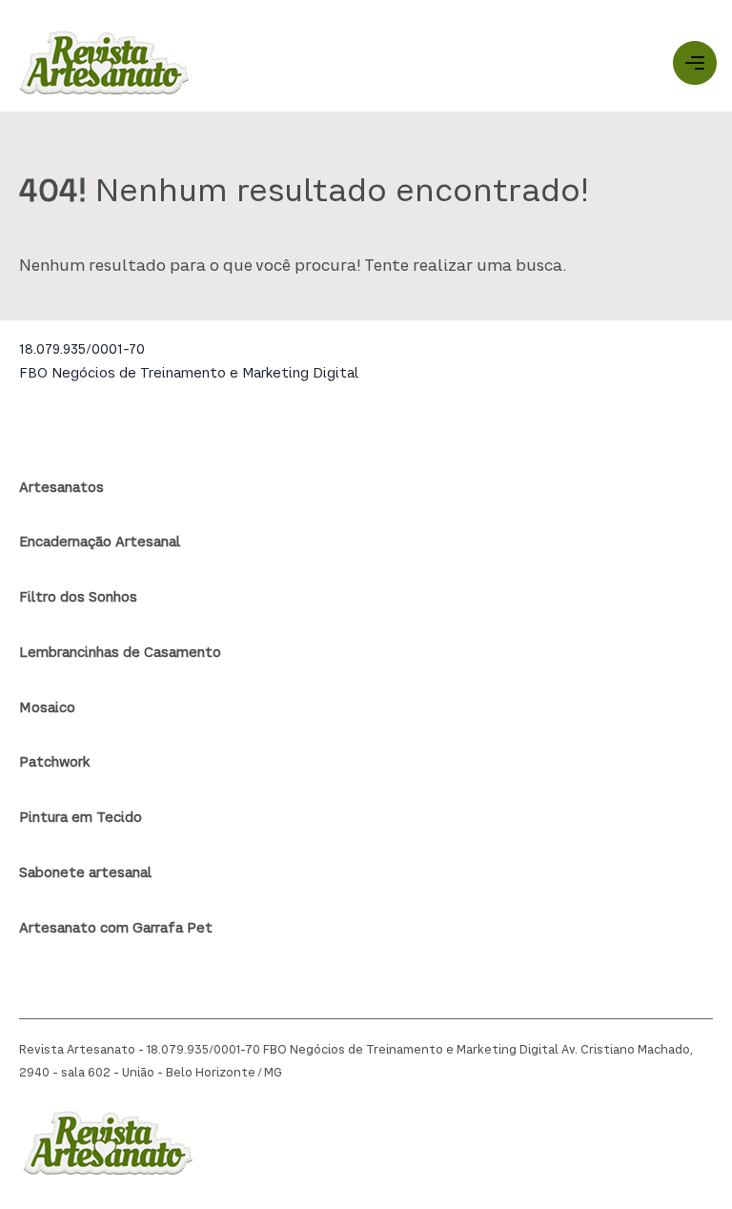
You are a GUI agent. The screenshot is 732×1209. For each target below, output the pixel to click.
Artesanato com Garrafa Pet (116, 928)
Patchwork (54, 762)
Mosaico (47, 708)
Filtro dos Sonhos (78, 597)
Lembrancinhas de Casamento (120, 653)
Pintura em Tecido (80, 818)
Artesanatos (61, 488)
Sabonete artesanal (85, 873)
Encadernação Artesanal (99, 542)
